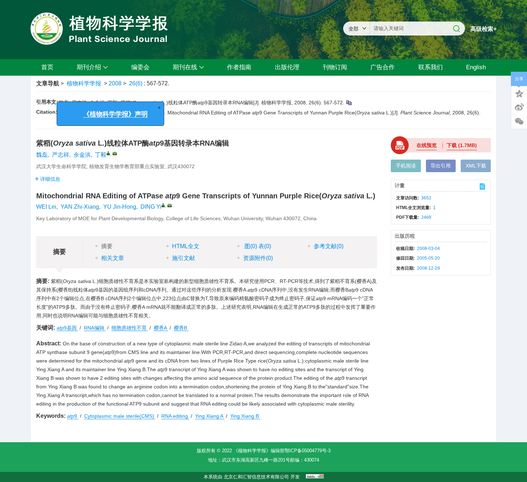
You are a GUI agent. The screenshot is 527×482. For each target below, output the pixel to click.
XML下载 (476, 166)
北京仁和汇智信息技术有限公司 (256, 476)
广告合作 (382, 67)
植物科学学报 (84, 83)
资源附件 (258, 258)
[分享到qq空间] (519, 93)
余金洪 (82, 155)
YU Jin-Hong (119, 207)
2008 (115, 83)
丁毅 (100, 155)
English (476, 67)
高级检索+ (483, 29)
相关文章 (112, 258)
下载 (462, 145)
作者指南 (239, 67)
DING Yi (151, 207)
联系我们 (430, 67)
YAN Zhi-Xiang (80, 207)
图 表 (257, 246)
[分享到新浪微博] (519, 107)
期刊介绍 (89, 67)
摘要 (107, 246)
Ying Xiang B (245, 416)
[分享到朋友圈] (519, 121)
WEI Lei (46, 207)
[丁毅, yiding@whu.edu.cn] (108, 153)
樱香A (161, 328)
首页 (47, 67)
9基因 (67, 328)
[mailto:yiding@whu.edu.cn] (114, 153)
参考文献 (328, 246)
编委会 (140, 67)
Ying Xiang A (209, 416)
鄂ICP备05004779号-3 (308, 450)
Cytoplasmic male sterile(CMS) (120, 416)
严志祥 (60, 155)
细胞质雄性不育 (129, 328)
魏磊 (42, 155)
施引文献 (183, 258)
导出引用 (441, 166)
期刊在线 (185, 67)
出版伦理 (287, 67)
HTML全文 (185, 246)
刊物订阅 (335, 67)
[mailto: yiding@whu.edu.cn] (169, 205)
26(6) (136, 83)
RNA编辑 (95, 328)
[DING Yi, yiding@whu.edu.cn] (163, 205)
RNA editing (175, 416)
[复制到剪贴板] (348, 102)
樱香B (181, 328)
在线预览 (427, 145)
